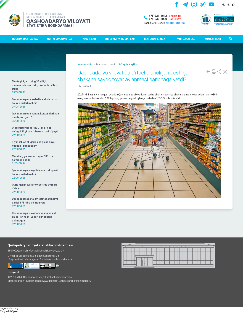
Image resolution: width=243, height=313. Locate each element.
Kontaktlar (213, 39)
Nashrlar (89, 39)
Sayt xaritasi (16, 259)
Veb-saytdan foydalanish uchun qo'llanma (48, 259)
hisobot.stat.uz (175, 23)
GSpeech (15, 311)
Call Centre (175, 19)
